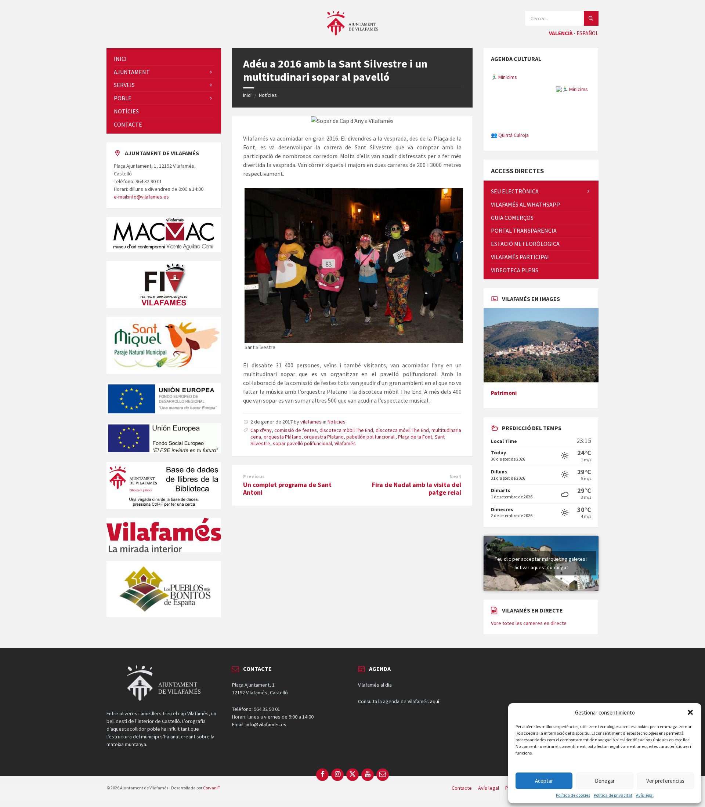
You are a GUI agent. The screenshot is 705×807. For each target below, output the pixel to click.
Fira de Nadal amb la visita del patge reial (416, 488)
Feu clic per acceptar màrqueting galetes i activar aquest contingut (541, 603)
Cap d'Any (261, 430)
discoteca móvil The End (402, 430)
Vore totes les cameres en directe (529, 663)
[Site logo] (352, 33)
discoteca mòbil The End (346, 430)
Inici (247, 95)
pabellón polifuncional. (370, 436)
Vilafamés (345, 443)
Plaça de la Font (415, 436)
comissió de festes (295, 430)
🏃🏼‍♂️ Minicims (504, 71)
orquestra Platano (324, 436)
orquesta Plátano (282, 436)
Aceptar (544, 780)
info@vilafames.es (266, 764)
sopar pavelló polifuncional (302, 443)
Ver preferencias (665, 780)
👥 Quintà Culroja (510, 129)
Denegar (605, 780)
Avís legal (645, 795)
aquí (434, 741)
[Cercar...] (591, 18)
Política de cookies (573, 795)
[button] (690, 712)
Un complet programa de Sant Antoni (287, 488)
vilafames (311, 421)
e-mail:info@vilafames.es (141, 196)
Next (455, 476)
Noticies (337, 421)
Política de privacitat (613, 795)
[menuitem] (164, 58)
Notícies (268, 95)
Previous (254, 476)
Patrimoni (504, 433)
